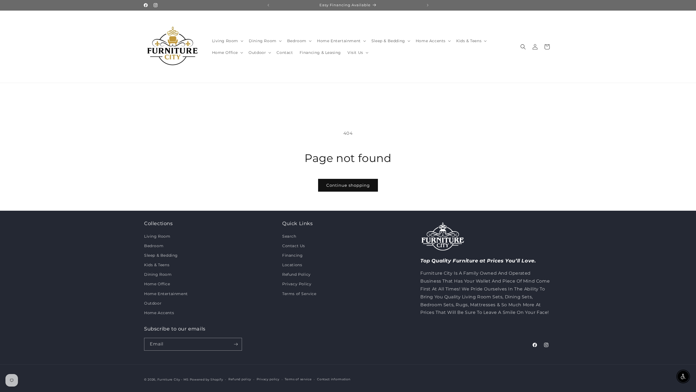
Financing (292, 255)
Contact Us (293, 245)
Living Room (157, 236)
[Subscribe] (236, 344)
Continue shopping (348, 185)
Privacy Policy (296, 283)
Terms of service (298, 379)
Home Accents (159, 312)
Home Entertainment (166, 293)
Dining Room (158, 274)
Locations (292, 264)
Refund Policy (296, 274)
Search (289, 236)
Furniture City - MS (173, 379)
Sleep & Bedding (161, 255)
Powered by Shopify (206, 379)
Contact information (333, 379)
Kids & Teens (156, 264)
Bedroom (153, 245)
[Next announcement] (428, 5)
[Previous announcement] (268, 5)
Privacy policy (268, 379)
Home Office (157, 283)
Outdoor (152, 303)
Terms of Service (299, 293)
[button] (227, 41)
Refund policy (239, 379)
